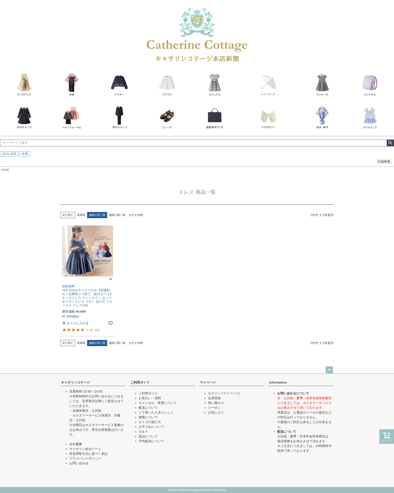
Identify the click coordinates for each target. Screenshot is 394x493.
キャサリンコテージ (75, 382)
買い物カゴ (216, 403)
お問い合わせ (78, 463)
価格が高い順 (117, 215)
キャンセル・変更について (158, 403)
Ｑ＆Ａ (143, 431)
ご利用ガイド (140, 382)
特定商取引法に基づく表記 (88, 453)
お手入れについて (151, 427)
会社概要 (75, 444)
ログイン (214, 393)
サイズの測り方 (150, 422)
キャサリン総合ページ (85, 449)
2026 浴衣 (9, 154)
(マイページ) (231, 393)
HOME (5, 169)
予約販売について (151, 441)
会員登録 (214, 398)
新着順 (81, 215)
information (278, 382)
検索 (390, 143)
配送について (148, 407)
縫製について (148, 417)
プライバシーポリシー (85, 458)
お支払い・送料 (150, 398)
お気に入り (216, 412)
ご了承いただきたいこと (156, 412)
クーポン (214, 407)
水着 (25, 154)
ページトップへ (329, 370)
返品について (148, 436)
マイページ (208, 382)
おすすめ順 (136, 215)
